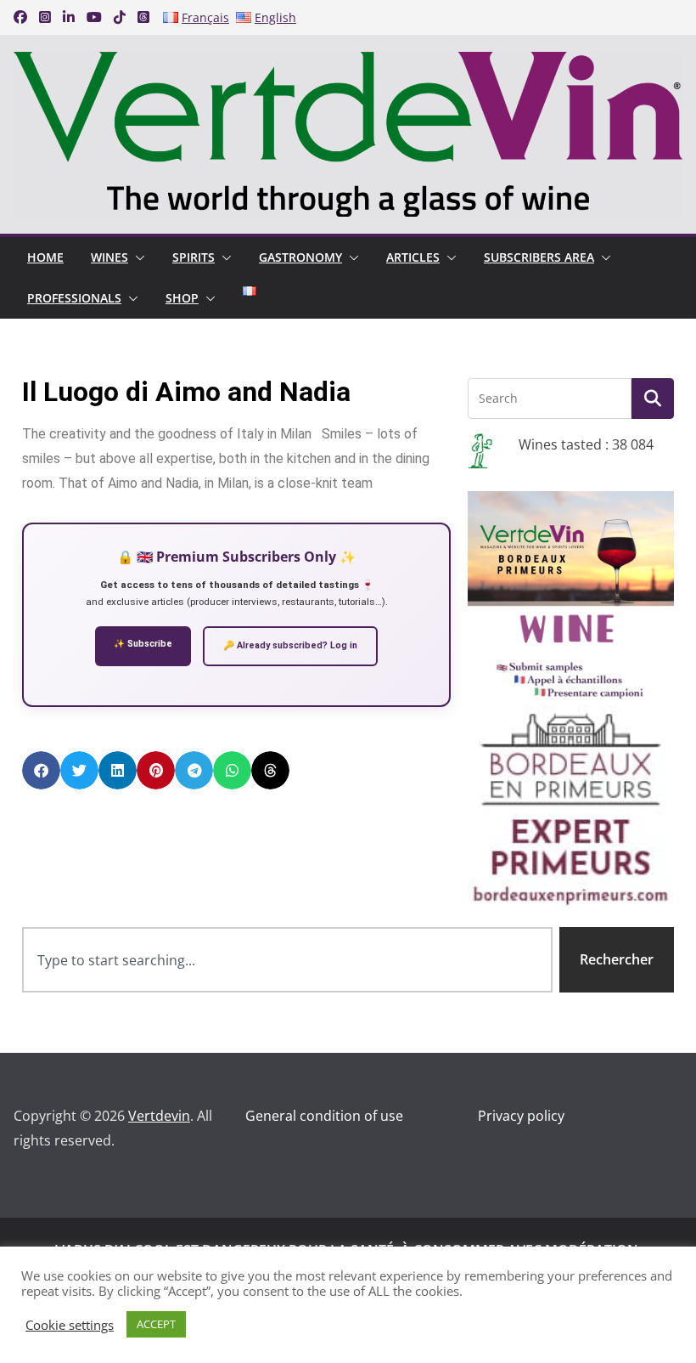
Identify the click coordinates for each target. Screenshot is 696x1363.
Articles (413, 257)
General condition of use (324, 1115)
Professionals (74, 298)
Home (45, 257)
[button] (136, 257)
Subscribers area (539, 257)
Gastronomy (300, 257)
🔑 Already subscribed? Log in (290, 645)
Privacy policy (521, 1115)
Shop (182, 298)
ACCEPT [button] (156, 1324)
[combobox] (287, 960)
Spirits (193, 257)
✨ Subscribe (143, 643)
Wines (109, 257)
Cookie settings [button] (69, 1324)
